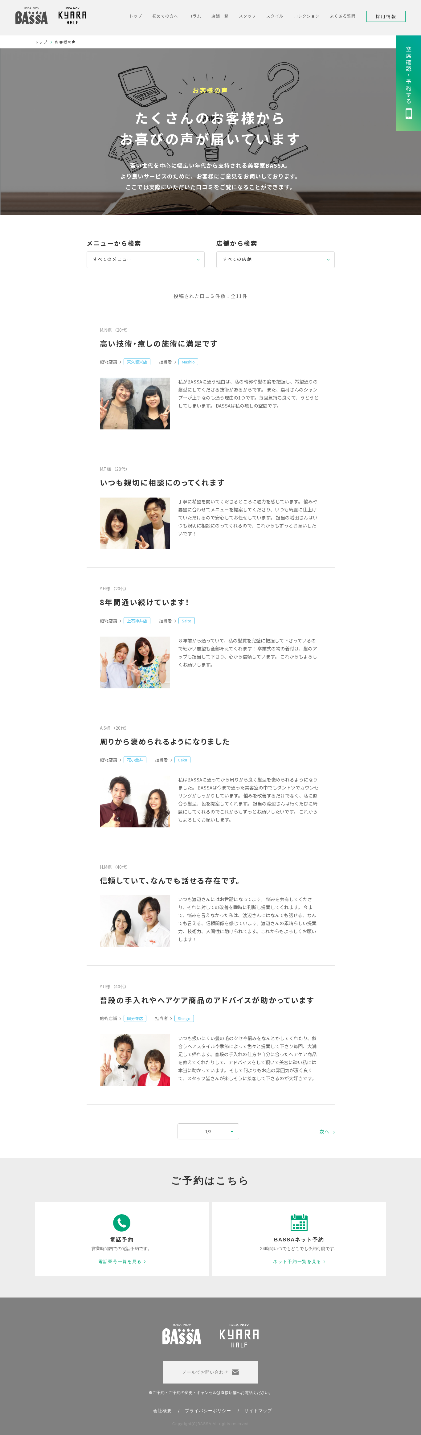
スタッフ (247, 16)
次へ (324, 1131)
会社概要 (162, 1410)
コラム (194, 16)
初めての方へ (165, 16)
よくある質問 (343, 16)
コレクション (307, 16)
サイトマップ (258, 1410)
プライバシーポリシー (208, 1410)
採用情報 (386, 16)
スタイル (275, 16)
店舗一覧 (220, 16)
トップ (135, 16)
